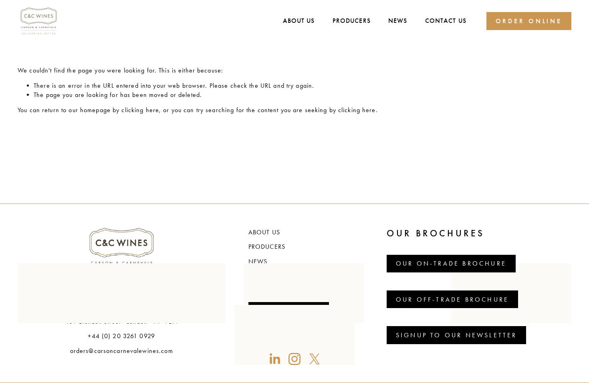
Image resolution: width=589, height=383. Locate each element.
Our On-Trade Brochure (451, 263)
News (397, 20)
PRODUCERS (266, 246)
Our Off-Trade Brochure (452, 299)
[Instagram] (294, 359)
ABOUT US (264, 232)
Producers (352, 20)
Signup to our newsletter (456, 335)
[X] (314, 359)
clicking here (140, 110)
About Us (299, 20)
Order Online (529, 21)
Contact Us (445, 20)
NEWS (258, 261)
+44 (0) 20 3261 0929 (121, 336)
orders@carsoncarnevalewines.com (121, 351)
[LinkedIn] (274, 359)
